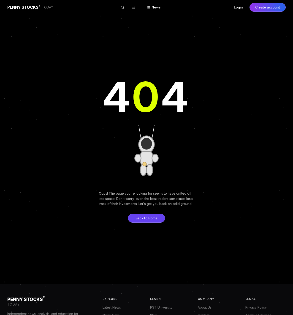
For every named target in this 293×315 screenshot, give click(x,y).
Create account (267, 7)
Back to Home (146, 218)
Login (238, 7)
